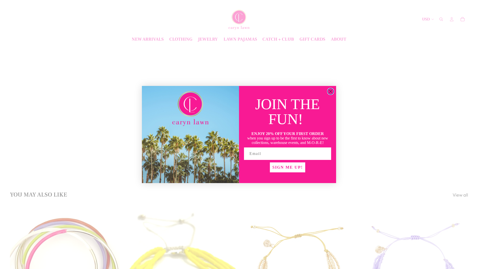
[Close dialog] (331, 91)
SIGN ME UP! (287, 167)
